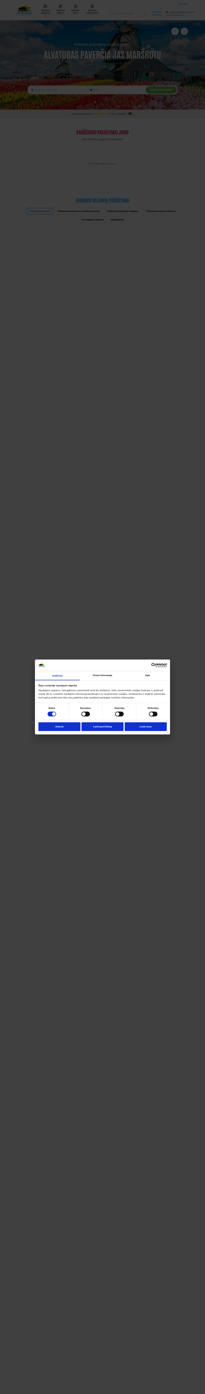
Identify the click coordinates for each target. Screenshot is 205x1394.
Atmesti (59, 726)
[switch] (85, 714)
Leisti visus (146, 726)
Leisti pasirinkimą (102, 726)
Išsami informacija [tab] (102, 675)
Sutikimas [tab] (57, 675)
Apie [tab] (147, 675)
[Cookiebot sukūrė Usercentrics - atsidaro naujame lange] (153, 665)
